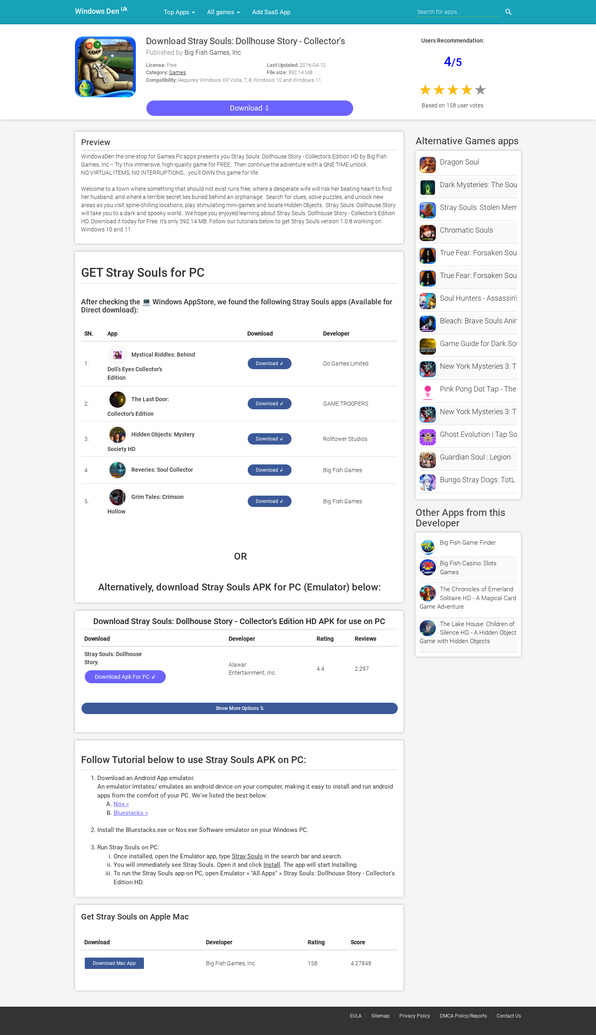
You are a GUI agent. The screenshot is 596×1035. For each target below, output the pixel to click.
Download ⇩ (250, 108)
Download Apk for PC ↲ (125, 677)
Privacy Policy (414, 1016)
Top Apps (177, 12)
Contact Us (509, 1016)
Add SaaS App (271, 12)
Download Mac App (114, 963)
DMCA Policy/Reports (463, 1016)
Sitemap (380, 1016)
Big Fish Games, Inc (212, 52)
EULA (356, 1016)
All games (221, 12)
